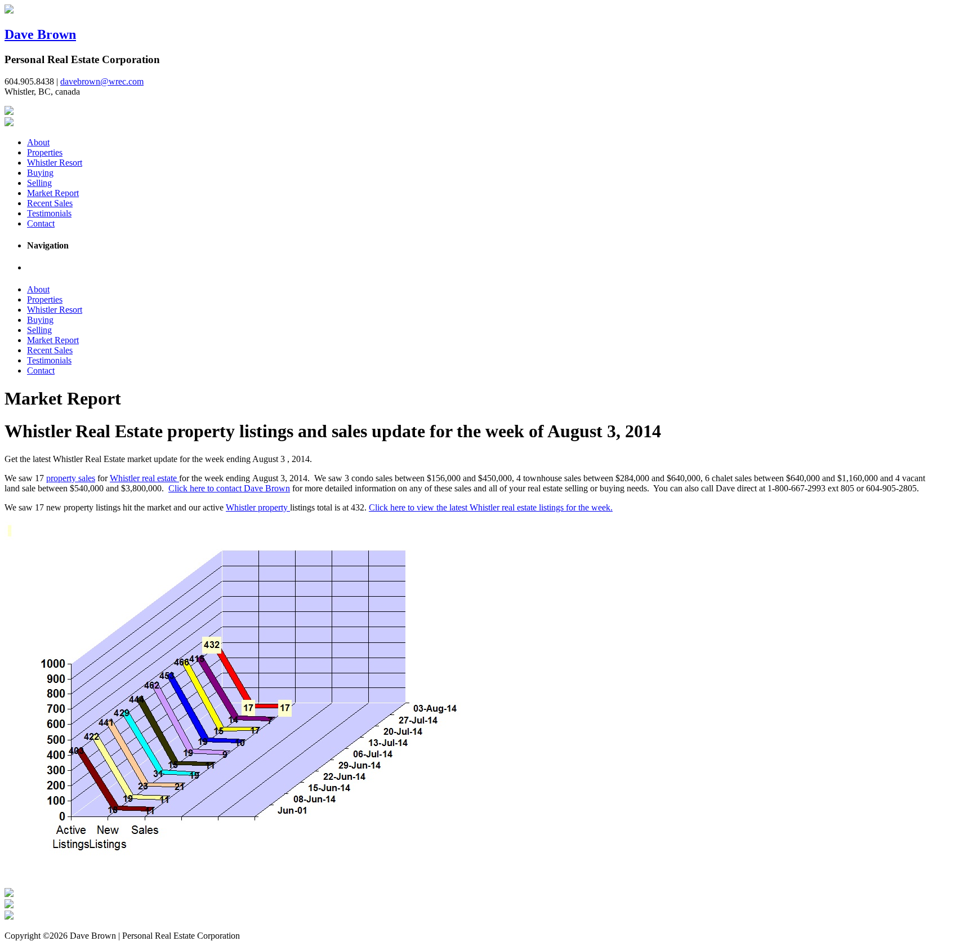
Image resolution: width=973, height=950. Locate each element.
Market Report (53, 193)
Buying (40, 172)
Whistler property (258, 507)
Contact (41, 223)
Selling (39, 183)
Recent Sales (50, 203)
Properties (45, 152)
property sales (70, 478)
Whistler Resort (54, 162)
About (38, 142)
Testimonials (49, 213)
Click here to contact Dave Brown (229, 488)
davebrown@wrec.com (102, 81)
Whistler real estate (144, 478)
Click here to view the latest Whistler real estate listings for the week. (491, 507)
